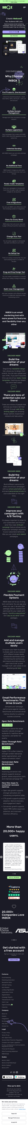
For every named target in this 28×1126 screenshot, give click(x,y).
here (19, 668)
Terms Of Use (5, 1035)
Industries (4, 1007)
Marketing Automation (8, 980)
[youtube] (14, 1072)
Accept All (14, 1122)
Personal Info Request (8, 1049)
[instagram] (17, 1072)
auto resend (21, 534)
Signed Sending (6, 1004)
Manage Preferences (14, 1118)
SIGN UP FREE (14, 959)
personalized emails (16, 491)
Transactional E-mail (8, 999)
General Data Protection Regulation (12, 1040)
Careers (4, 1016)
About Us (4, 1013)
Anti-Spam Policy (7, 1037)
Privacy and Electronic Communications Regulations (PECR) (13, 1045)
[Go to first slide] (27, 857)
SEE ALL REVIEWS (14, 877)
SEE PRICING (14, 36)
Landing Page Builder (8, 990)
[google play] (20, 1077)
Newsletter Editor (7, 982)
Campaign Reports (7, 997)
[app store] (8, 1077)
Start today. (14, 2)
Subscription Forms (7, 992)
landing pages (9, 411)
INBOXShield (5, 1054)
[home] (7, 7)
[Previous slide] (1, 857)
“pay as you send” (13, 616)
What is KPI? (5, 1067)
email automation (15, 489)
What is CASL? (6, 1060)
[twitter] (11, 1072)
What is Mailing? (6, 1065)
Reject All (14, 1113)
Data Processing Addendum (10, 1051)
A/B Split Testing (6, 985)
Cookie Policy (22, 1109)
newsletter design (18, 369)
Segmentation (6, 994)
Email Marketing (6, 977)
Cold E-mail (5, 1002)
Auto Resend (5, 987)
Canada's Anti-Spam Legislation (11, 1042)
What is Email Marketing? (9, 1063)
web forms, (20, 409)
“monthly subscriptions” (17, 613)
